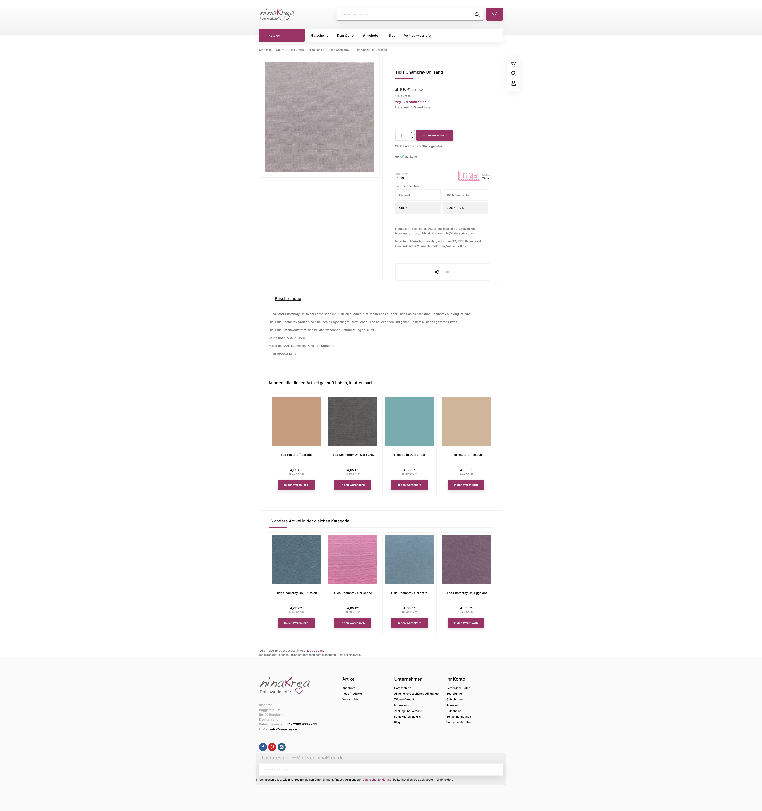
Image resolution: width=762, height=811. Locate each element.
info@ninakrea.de (283, 729)
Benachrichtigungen (459, 716)
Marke (486, 174)
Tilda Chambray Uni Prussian (296, 593)
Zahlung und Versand (408, 711)
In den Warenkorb (435, 135)
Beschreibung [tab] (288, 298)
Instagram (282, 747)
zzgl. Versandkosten (410, 102)
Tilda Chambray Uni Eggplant (466, 593)
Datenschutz (402, 687)
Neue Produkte (352, 693)
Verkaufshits (350, 699)
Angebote (348, 687)
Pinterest (272, 747)
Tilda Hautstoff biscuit (466, 455)
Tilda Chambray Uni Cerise (353, 593)
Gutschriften (454, 699)
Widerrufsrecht (404, 699)
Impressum (401, 705)
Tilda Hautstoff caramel (296, 455)
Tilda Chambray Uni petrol (409, 593)
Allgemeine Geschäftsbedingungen (417, 693)
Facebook (263, 747)
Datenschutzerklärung (376, 779)
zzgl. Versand (315, 650)
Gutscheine (453, 711)
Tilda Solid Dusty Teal (409, 455)
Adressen (452, 705)
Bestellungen (454, 693)
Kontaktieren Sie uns (407, 716)
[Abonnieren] (497, 769)
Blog (397, 722)
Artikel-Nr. (401, 174)
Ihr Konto (455, 679)
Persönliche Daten (458, 687)
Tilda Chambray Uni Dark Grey (353, 455)
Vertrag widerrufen (458, 722)
